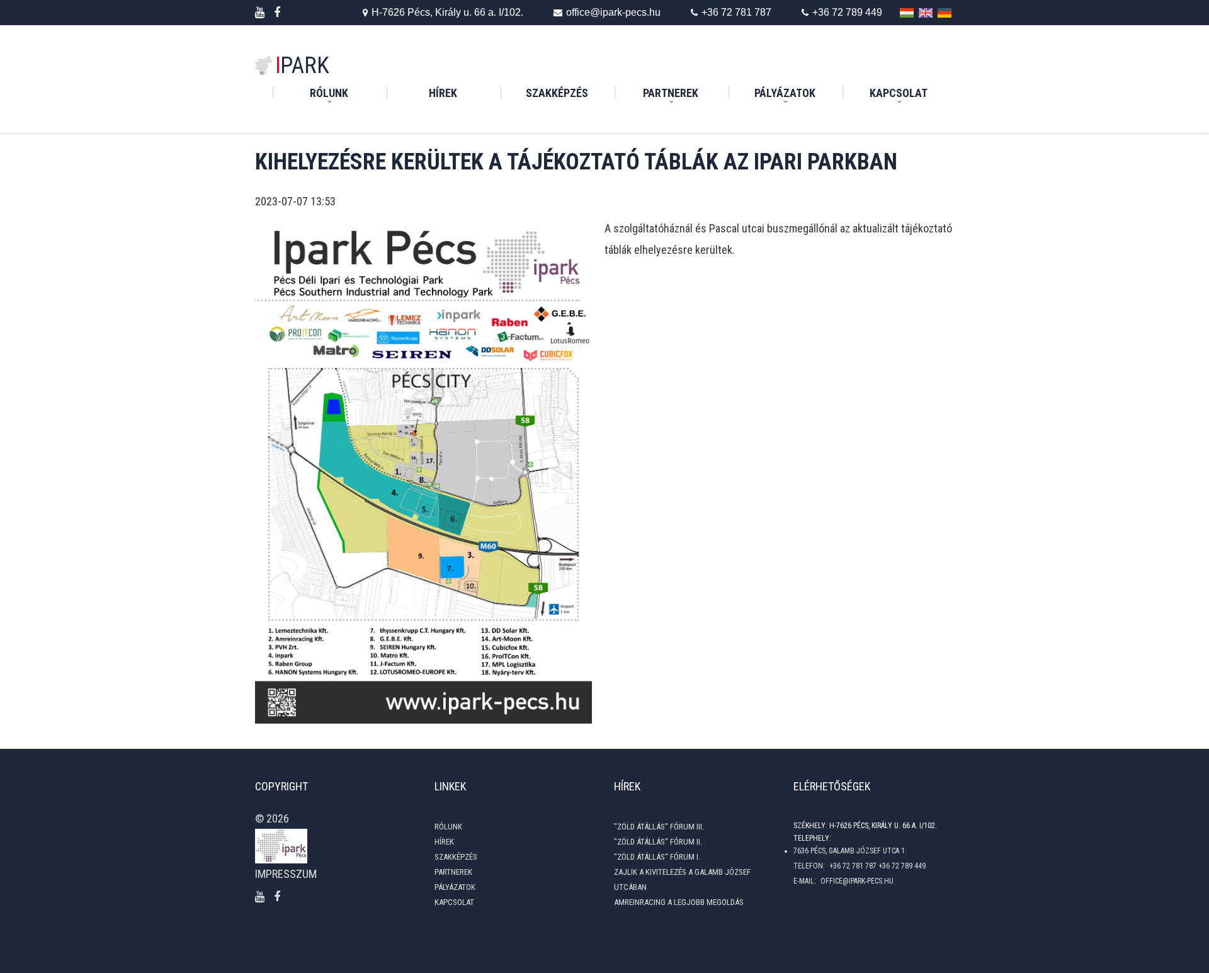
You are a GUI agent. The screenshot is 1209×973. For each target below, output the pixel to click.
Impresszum (286, 873)
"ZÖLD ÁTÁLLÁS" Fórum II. (658, 841)
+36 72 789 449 (847, 12)
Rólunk (329, 93)
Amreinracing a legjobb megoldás (679, 902)
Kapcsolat (899, 93)
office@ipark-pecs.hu (613, 12)
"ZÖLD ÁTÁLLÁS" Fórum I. (657, 857)
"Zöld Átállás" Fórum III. (659, 826)
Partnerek (670, 93)
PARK (302, 65)
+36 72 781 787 (736, 12)
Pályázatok (784, 93)
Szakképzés (569, 93)
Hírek (463, 93)
